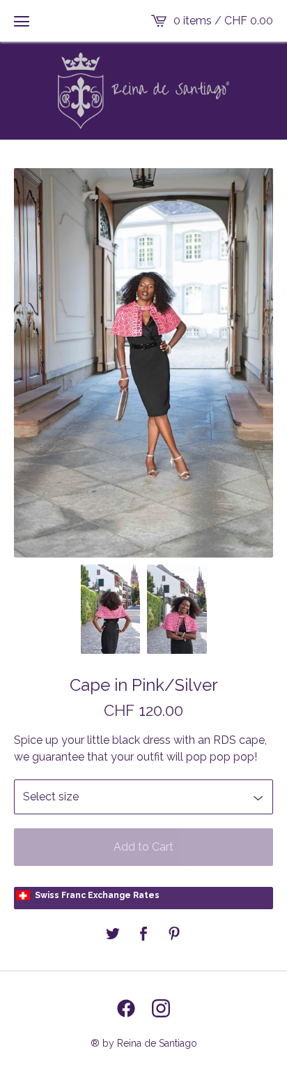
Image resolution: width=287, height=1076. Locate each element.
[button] (21, 21)
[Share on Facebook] (143, 935)
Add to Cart (143, 846)
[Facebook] (126, 1008)
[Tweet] (113, 935)
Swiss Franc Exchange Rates (97, 895)
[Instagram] (161, 1008)
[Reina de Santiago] (143, 90)
